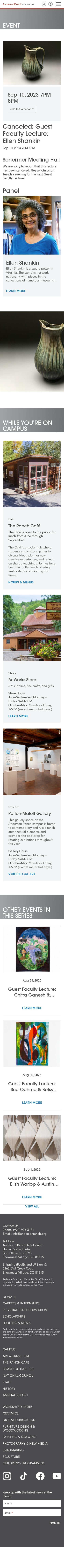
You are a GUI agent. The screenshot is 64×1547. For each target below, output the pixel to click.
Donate (9, 1297)
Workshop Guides (18, 1407)
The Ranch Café (16, 1362)
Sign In (50, 4)
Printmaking (13, 1450)
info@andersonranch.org (29, 1234)
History (9, 1389)
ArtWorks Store (16, 1356)
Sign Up (55, 1523)
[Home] (19, 4)
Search (44, 4)
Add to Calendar (21, 109)
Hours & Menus (21, 582)
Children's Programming (24, 1463)
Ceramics (10, 1413)
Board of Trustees (18, 1369)
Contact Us (37, 4)
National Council (18, 1375)
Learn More (16, 291)
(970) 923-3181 (23, 1230)
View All (32, 1206)
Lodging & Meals (17, 1323)
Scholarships (14, 1316)
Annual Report (15, 1395)
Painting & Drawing (19, 1437)
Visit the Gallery (21, 874)
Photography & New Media (25, 1443)
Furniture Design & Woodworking (19, 1428)
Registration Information (25, 1310)
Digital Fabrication (19, 1420)
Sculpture (11, 1457)
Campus (9, 1349)
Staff (7, 1382)
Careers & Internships (21, 1303)
